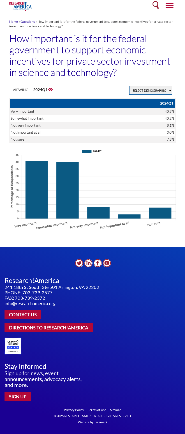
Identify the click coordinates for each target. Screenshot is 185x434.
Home (13, 21)
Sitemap (115, 410)
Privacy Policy (74, 410)
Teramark (100, 422)
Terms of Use (97, 410)
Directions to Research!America (48, 327)
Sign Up (18, 396)
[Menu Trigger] (169, 5)
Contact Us (23, 314)
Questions (28, 21)
